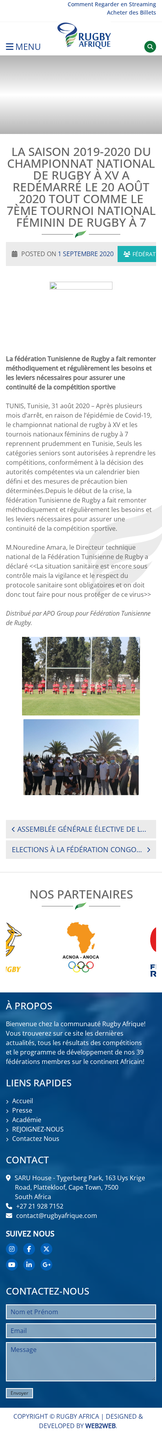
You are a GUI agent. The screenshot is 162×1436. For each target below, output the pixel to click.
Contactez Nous (35, 1138)
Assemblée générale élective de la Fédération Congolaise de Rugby (83, 829)
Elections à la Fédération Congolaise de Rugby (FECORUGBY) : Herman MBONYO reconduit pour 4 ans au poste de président (77, 849)
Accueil (22, 1101)
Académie (26, 1119)
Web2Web (100, 1425)
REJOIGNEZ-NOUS (38, 1129)
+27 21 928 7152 (39, 1206)
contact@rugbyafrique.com (56, 1215)
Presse (22, 1110)
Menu (28, 46)
